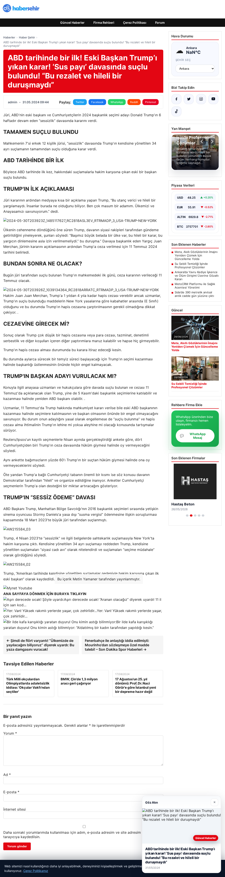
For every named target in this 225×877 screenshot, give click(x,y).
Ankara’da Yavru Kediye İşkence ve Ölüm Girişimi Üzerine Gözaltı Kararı (197, 275)
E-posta (11, 792)
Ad (7, 774)
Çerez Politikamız (35, 871)
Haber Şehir (27, 37)
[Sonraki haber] (211, 141)
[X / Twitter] (189, 99)
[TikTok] (176, 111)
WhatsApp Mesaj (193, 435)
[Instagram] (201, 99)
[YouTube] (213, 99)
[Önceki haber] (202, 141)
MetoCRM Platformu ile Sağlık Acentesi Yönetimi (195, 285)
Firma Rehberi (103, 22)
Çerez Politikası (134, 22)
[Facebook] (176, 99)
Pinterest (150, 102)
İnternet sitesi (14, 809)
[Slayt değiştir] (187, 515)
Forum (160, 22)
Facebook (97, 102)
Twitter (80, 102)
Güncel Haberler (72, 22)
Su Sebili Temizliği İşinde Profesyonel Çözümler (191, 265)
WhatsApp (117, 102)
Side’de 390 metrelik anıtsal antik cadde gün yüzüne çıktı (194, 294)
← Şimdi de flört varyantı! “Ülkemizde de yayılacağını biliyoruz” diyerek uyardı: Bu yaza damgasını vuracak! (40, 645)
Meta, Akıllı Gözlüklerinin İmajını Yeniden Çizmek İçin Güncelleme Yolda (196, 255)
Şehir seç (183, 60)
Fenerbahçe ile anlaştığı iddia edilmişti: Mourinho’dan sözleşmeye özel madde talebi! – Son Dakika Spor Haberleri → (117, 645)
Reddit (134, 102)
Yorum (10, 733)
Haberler (9, 37)
